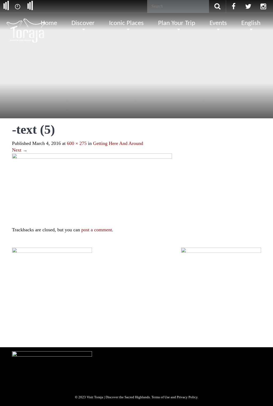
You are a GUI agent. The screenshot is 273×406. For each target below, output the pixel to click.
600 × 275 (77, 143)
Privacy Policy (105, 293)
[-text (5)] (92, 189)
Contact (167, 293)
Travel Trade (80, 293)
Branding (42, 293)
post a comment (96, 229)
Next (19, 150)
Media (60, 293)
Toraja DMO (20, 293)
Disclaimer (128, 293)
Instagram (61, 333)
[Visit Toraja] (26, 22)
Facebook (22, 333)
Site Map (149, 293)
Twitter (42, 333)
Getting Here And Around (118, 143)
